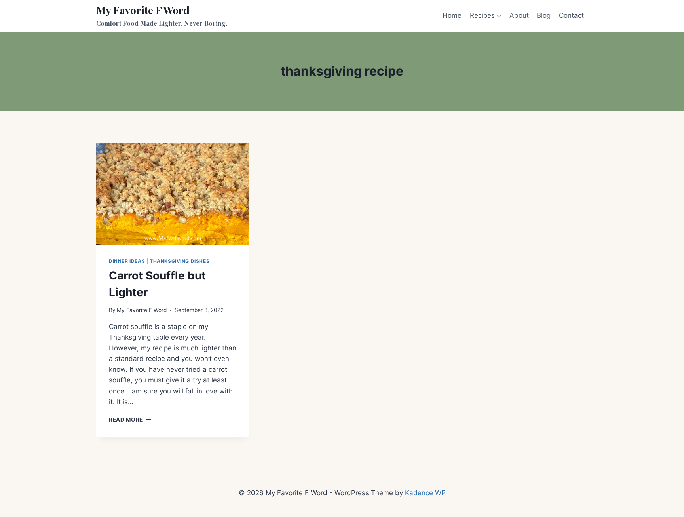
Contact (571, 15)
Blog (544, 15)
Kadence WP (425, 493)
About (519, 15)
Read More (130, 419)
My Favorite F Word (142, 310)
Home (452, 15)
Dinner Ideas (127, 261)
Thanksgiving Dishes (179, 261)
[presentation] (172, 194)
